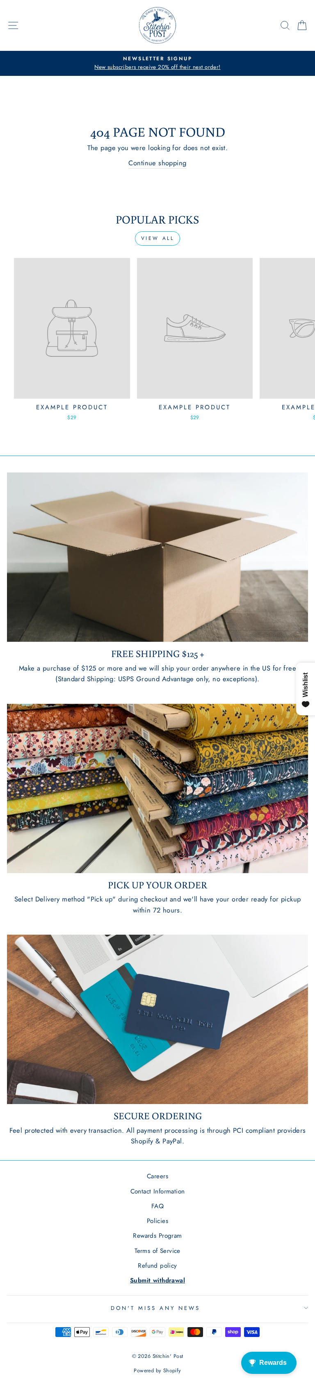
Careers (157, 1176)
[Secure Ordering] (157, 1019)
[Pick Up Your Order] (157, 788)
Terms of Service (157, 1250)
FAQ (157, 1206)
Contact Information (157, 1191)
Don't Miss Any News (155, 1308)
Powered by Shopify (157, 1370)
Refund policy (157, 1265)
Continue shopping (157, 163)
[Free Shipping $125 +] (157, 557)
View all (157, 238)
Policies (157, 1220)
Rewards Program (157, 1235)
